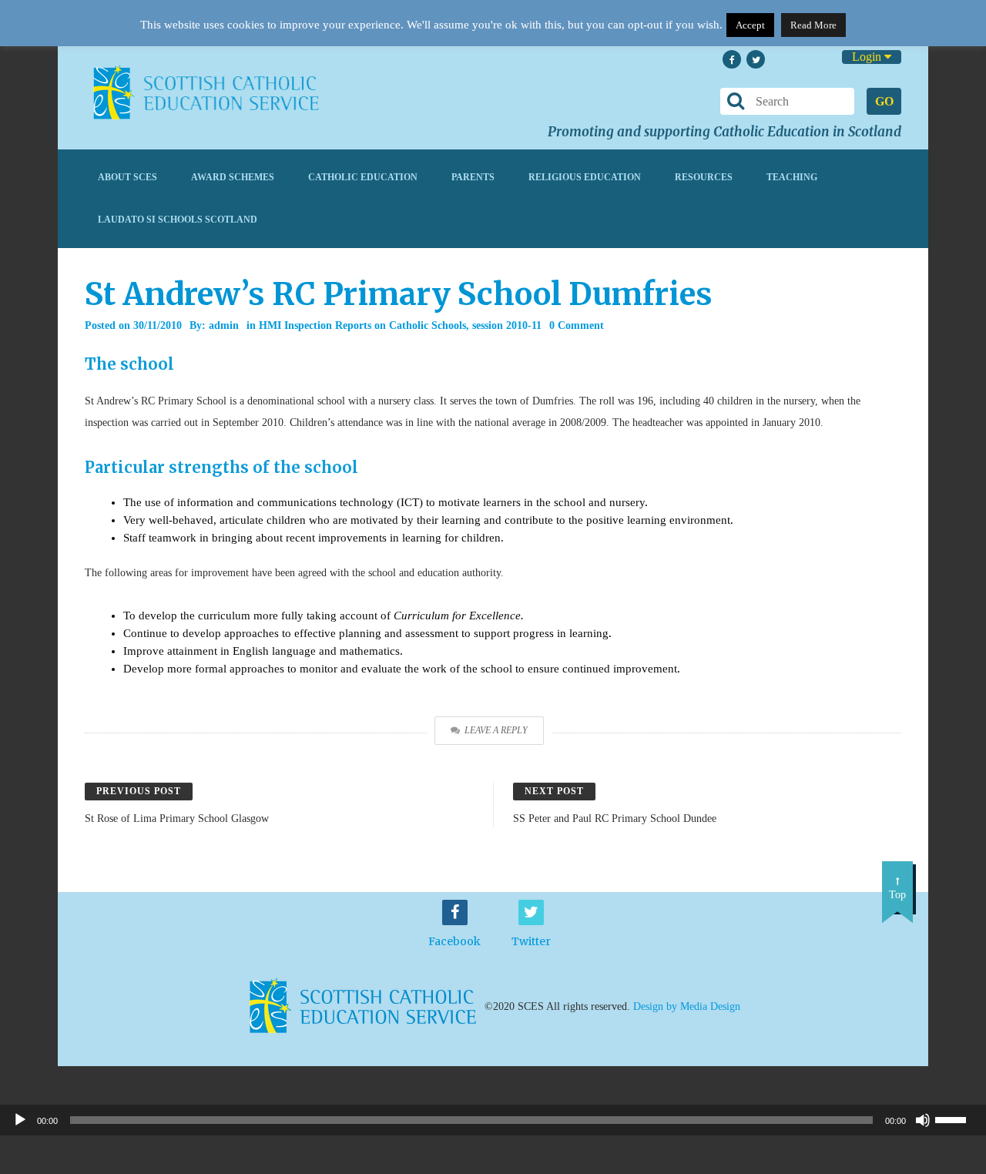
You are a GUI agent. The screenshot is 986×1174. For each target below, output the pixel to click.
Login (868, 56)
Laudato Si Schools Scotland (177, 219)
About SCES (127, 177)
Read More (813, 25)
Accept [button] (750, 25)
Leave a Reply (496, 730)
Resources (704, 177)
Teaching (791, 177)
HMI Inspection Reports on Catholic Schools (362, 325)
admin (224, 325)
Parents (473, 177)
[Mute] (923, 1120)
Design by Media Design (686, 1005)
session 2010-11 (507, 325)
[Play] (20, 1120)
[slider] (956, 1118)
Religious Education (584, 177)
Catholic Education (363, 177)
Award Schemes (232, 177)
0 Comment (576, 325)
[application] (493, 1120)
